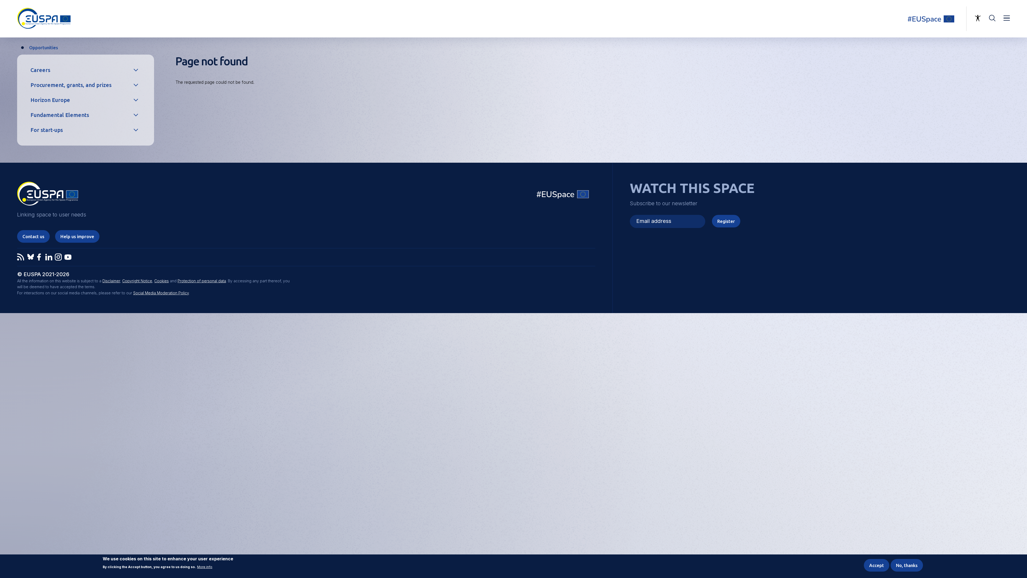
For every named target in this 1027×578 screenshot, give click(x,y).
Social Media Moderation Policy (161, 293)
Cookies (161, 281)
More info (204, 567)
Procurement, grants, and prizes (71, 85)
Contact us (33, 236)
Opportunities (43, 47)
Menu (1006, 18)
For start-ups (46, 130)
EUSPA (47, 196)
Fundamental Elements (59, 115)
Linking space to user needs (934, 18)
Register (726, 221)
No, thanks (907, 565)
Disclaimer (111, 281)
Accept (876, 565)
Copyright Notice (137, 281)
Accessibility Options (978, 18)
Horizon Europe (50, 100)
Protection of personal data (202, 281)
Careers (40, 70)
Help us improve (77, 236)
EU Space (563, 195)
